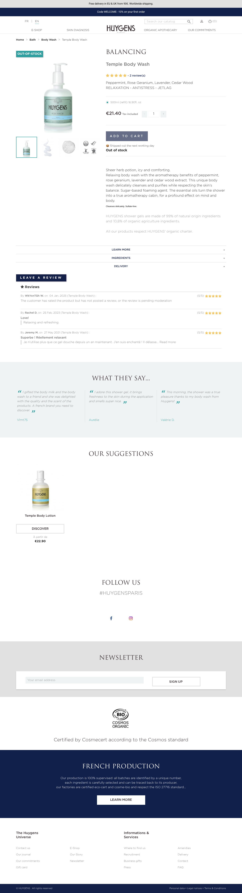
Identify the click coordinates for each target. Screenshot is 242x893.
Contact (183, 861)
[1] (107, 75)
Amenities (184, 848)
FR (27, 21)
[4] (120, 75)
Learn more (121, 800)
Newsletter (77, 861)
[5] (124, 75)
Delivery (183, 854)
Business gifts (133, 861)
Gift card (21, 867)
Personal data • (177, 888)
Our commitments (202, 30)
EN (37, 21)
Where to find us (134, 848)
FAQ (180, 867)
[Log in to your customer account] (201, 21)
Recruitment (132, 854)
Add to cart (127, 136)
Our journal (23, 854)
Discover (40, 528)
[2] (112, 75)
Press (127, 867)
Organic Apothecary (160, 30)
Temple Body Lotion (40, 515)
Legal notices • (195, 888)
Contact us (23, 848)
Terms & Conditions (215, 888)
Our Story (76, 854)
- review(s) (136, 75)
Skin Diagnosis (78, 30)
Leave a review (41, 277)
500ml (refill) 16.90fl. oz (125, 102)
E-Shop (36, 30)
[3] (116, 75)
